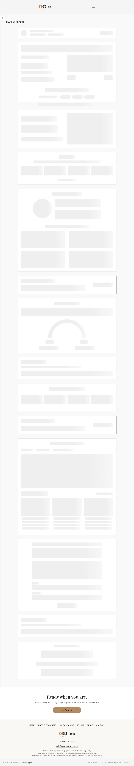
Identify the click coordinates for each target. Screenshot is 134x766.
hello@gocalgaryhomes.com (67, 746)
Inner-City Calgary (47, 725)
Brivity (15, 763)
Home (32, 725)
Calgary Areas (67, 725)
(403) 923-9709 (67, 741)
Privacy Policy (91, 763)
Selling (80, 725)
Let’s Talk (67, 710)
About (90, 725)
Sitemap (127, 763)
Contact (100, 725)
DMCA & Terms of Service (111, 763)
